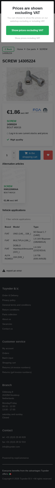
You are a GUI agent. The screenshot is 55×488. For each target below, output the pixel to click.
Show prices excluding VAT (27, 30)
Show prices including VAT (27, 38)
